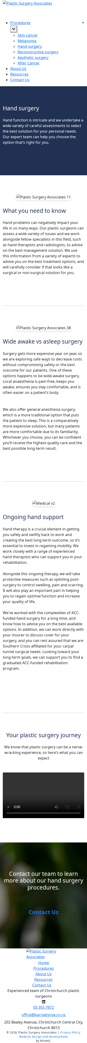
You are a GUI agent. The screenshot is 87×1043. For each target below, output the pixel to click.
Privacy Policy (70, 1032)
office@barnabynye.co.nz (44, 1014)
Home (43, 962)
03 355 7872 (43, 1007)
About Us (18, 68)
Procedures (43, 968)
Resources (19, 74)
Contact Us (43, 912)
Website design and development (43, 1037)
